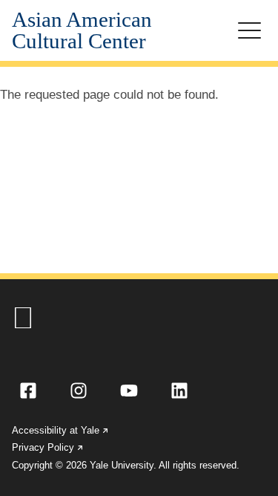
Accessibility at (61, 430)
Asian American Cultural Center (82, 30)
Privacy (48, 447)
